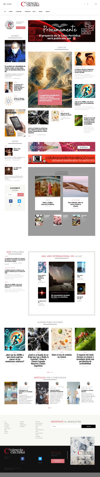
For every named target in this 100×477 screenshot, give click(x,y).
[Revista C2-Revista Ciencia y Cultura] (30, 4)
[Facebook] (84, 4)
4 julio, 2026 (7, 263)
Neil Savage (17, 78)
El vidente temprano (65, 216)
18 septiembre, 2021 (75, 208)
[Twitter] (87, 4)
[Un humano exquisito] (39, 220)
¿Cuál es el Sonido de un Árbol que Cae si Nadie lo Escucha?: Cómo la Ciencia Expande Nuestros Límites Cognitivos (37, 130)
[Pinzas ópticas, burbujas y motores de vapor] (42, 267)
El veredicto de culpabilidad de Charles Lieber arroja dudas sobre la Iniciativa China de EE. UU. (15, 69)
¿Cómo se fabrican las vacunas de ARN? (19, 98)
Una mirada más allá (80, 297)
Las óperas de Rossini (17, 168)
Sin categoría (81, 67)
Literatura (47, 200)
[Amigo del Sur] (76, 220)
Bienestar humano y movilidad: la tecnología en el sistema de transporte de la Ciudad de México (85, 359)
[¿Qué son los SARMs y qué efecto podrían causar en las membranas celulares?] (85, 91)
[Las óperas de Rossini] (9, 171)
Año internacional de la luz (58, 292)
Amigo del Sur (84, 216)
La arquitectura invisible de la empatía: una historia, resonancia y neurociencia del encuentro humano (49, 98)
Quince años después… (17, 149)
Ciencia (41, 92)
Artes (6, 146)
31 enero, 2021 (16, 101)
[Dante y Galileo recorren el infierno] (47, 186)
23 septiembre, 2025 (79, 74)
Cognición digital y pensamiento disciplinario (56, 390)
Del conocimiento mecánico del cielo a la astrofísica (60, 296)
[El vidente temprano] (57, 220)
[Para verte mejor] (81, 267)
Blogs (6, 165)
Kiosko (15, 82)
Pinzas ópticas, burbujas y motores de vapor (42, 277)
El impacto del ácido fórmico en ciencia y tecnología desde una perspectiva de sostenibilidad (89, 121)
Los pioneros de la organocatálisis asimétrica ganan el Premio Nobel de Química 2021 (19, 87)
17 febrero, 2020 (8, 160)
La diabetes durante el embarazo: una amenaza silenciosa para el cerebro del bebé (84, 70)
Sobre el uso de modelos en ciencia (66, 114)
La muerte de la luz (42, 301)
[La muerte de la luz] (42, 293)
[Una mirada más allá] (81, 288)
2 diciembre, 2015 (54, 298)
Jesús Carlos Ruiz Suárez (84, 220)
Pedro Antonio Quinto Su (41, 282)
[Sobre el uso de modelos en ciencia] (55, 115)
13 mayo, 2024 (63, 116)
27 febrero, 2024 (62, 366)
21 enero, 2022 (47, 206)
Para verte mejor (80, 276)
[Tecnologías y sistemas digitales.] (73, 393)
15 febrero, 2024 (85, 366)
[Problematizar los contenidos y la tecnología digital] (10, 393)
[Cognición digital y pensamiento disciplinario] (42, 393)
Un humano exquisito (47, 216)
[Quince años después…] (9, 152)
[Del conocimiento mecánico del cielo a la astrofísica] (61, 276)
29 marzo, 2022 (8, 78)
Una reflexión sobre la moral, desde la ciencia (75, 204)
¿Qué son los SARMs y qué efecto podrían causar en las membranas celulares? (84, 103)
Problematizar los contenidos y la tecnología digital (25, 391)
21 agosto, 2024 (15, 368)
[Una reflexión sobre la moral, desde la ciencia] (75, 186)
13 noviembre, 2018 (8, 180)
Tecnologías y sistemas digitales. (87, 390)
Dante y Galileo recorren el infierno (47, 203)
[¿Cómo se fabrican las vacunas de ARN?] (9, 100)
